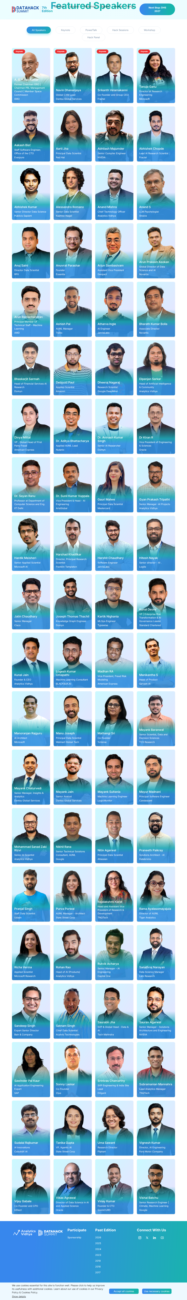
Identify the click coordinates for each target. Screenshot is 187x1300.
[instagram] (140, 1237)
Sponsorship (74, 1237)
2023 (98, 1254)
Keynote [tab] (65, 30)
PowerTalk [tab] (91, 30)
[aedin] (154, 1237)
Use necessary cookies (156, 1291)
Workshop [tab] (149, 30)
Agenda (105, 6)
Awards (118, 6)
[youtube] (162, 1237)
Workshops (90, 6)
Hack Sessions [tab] (120, 30)
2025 (98, 1243)
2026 (98, 1237)
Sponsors (74, 6)
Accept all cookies (124, 1291)
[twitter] (147, 1237)
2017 (98, 1272)
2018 (98, 1266)
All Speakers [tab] (39, 30)
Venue (130, 6)
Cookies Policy (29, 1292)
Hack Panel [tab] (93, 37)
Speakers (59, 6)
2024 (98, 1249)
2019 (98, 1260)
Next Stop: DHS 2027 (157, 9)
